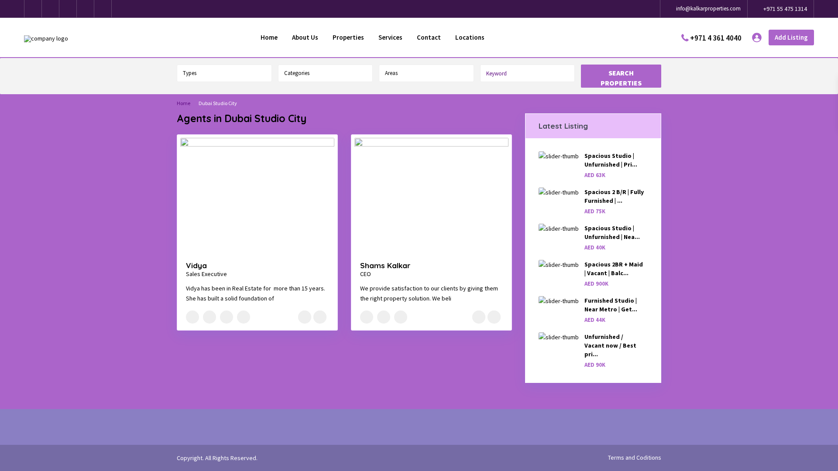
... (277, 298)
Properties (348, 37)
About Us (305, 37)
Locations (469, 37)
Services (390, 37)
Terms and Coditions (634, 457)
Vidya (196, 265)
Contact (429, 37)
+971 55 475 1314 (785, 9)
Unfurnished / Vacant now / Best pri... (610, 345)
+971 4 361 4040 (716, 37)
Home (269, 37)
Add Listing (791, 37)
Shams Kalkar (385, 265)
